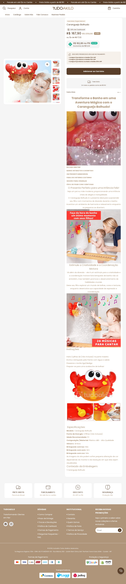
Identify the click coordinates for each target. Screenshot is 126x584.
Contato (71, 514)
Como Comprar (45, 514)
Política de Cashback (47, 526)
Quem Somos (73, 522)
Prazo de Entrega (45, 518)
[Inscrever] (120, 530)
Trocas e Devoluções (47, 522)
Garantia (71, 518)
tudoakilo (56, 548)
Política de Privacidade (77, 534)
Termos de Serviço (75, 530)
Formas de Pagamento (48, 530)
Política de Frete (74, 526)
